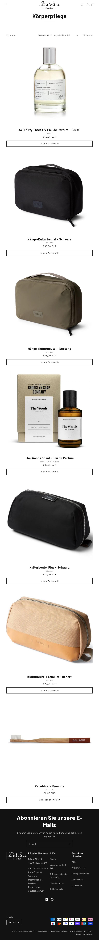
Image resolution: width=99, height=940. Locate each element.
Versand (79, 931)
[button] (5, 5)
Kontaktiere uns (57, 883)
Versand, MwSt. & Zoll (58, 866)
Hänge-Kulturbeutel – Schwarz (49, 239)
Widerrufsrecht (78, 868)
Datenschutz (77, 879)
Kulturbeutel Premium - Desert (49, 677)
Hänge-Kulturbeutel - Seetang (49, 348)
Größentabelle (56, 889)
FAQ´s (53, 859)
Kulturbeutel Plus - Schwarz (50, 567)
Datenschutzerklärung (59, 931)
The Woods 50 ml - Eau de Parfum (49, 458)
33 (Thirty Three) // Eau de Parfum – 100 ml (49, 130)
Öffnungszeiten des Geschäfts (59, 875)
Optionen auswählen (49, 800)
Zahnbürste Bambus (49, 786)
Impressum (77, 885)
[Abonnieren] (70, 844)
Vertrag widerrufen (80, 873)
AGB (74, 862)
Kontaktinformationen (84, 934)
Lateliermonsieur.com (26, 931)
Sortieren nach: (45, 35)
